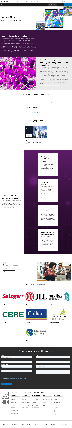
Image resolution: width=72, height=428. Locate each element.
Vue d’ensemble (52, 4)
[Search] (70, 1)
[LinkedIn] (8, 401)
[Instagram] (5, 403)
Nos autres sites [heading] (57, 395)
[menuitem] (15, 398)
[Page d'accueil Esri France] (4, 1)
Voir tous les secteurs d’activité (36, 112)
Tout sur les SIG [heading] (24, 395)
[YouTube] (8, 403)
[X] (5, 401)
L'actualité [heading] (45, 395)
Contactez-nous (63, 1)
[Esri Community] (3, 403)
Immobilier (3, 4)
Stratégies (60, 4)
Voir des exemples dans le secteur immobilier (49, 86)
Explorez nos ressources (9, 271)
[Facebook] (3, 401)
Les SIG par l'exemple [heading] (36, 395)
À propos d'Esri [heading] (13, 395)
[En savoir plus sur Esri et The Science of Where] (5, 395)
